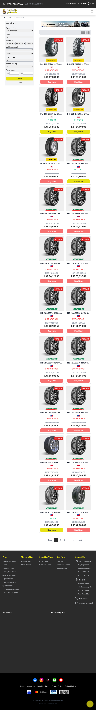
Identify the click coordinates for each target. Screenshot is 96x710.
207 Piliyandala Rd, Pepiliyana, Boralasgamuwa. (84, 564)
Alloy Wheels (26, 565)
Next (80, 540)
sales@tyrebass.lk (86, 603)
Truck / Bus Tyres (9, 572)
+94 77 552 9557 (15, 3)
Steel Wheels (26, 561)
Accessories (62, 568)
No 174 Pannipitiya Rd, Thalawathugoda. (85, 583)
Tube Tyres (43, 561)
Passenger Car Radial (10, 589)
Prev (50, 540)
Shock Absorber (63, 565)
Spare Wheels (7, 586)
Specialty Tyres (43, 686)
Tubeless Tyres (45, 565)
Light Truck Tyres (9, 575)
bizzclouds (53, 704)
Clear (20, 83)
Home (9, 17)
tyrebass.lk (39, 700)
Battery (60, 561)
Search (19, 79)
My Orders (71, 3)
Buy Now (52, 82)
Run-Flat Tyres (8, 568)
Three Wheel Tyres (10, 593)
